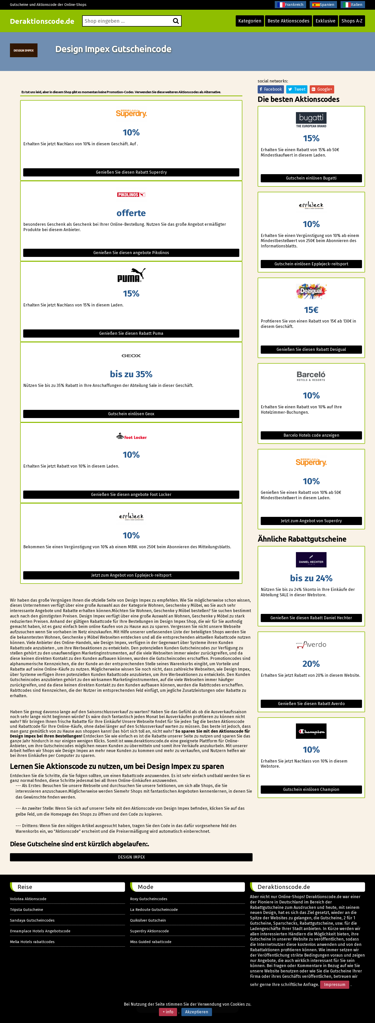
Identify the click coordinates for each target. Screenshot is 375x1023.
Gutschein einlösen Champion (311, 789)
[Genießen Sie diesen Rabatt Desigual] (311, 292)
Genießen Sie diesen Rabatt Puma (131, 333)
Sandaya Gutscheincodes (32, 920)
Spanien (327, 4)
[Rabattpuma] (131, 275)
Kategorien (249, 21)
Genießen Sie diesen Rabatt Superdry (131, 172)
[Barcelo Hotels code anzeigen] (311, 377)
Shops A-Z (352, 21)
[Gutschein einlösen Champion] (311, 731)
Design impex (131, 857)
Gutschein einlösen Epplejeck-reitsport (311, 263)
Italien (356, 4)
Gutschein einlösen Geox (131, 413)
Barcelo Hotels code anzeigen (311, 435)
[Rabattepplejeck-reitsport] (131, 517)
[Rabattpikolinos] (131, 195)
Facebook (272, 89)
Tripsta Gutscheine (26, 909)
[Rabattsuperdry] (131, 114)
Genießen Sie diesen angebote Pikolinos (131, 252)
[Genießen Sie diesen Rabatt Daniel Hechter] (311, 560)
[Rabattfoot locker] (131, 436)
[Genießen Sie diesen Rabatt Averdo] (311, 646)
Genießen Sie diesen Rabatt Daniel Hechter (311, 617)
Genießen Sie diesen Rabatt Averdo (311, 703)
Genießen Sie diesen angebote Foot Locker (131, 494)
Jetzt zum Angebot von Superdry (311, 520)
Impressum (334, 984)
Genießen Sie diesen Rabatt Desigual (311, 349)
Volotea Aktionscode (28, 899)
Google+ (323, 89)
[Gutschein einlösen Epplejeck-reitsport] (311, 206)
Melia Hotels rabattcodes (32, 941)
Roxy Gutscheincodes (148, 899)
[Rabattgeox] (131, 356)
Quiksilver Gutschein (148, 920)
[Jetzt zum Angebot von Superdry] (311, 463)
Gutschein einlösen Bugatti (311, 178)
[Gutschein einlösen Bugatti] (311, 120)
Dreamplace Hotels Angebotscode (40, 931)
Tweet (298, 89)
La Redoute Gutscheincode (154, 909)
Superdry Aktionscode (149, 931)
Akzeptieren (196, 1011)
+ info (168, 1011)
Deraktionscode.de (42, 21)
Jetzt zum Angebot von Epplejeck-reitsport (131, 575)
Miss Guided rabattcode (150, 941)
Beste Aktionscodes (288, 21)
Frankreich (294, 4)
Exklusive (325, 21)
